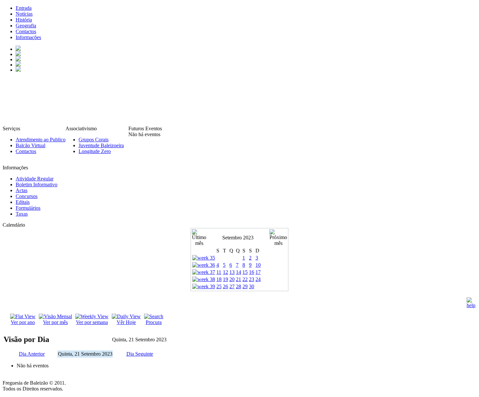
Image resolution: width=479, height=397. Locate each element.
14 (238, 272)
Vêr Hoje (126, 322)
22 (245, 279)
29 (245, 286)
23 (251, 279)
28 (238, 286)
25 (219, 286)
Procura (154, 322)
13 (232, 272)
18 (219, 279)
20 (232, 279)
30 (251, 286)
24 (258, 279)
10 (258, 265)
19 (225, 279)
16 (251, 272)
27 (232, 286)
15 (245, 272)
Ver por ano (23, 322)
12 (225, 272)
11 (218, 272)
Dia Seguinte (139, 354)
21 (238, 279)
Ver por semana (92, 322)
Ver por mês (55, 322)
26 (225, 286)
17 (258, 272)
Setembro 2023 (238, 237)
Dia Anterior (32, 354)
